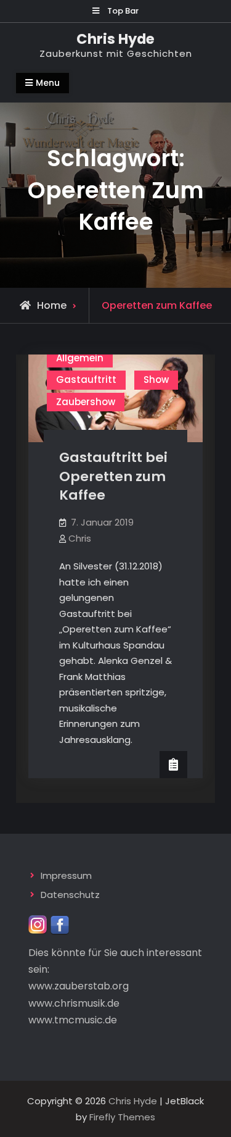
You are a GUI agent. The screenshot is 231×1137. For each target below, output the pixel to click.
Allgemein (79, 357)
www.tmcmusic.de (72, 1020)
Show (156, 379)
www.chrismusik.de (74, 1003)
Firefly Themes (122, 1116)
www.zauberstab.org (78, 986)
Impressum (66, 875)
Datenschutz (70, 894)
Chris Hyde (115, 39)
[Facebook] (60, 924)
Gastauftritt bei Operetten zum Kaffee (113, 476)
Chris (79, 538)
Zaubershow (85, 401)
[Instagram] (37, 924)
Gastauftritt (86, 379)
